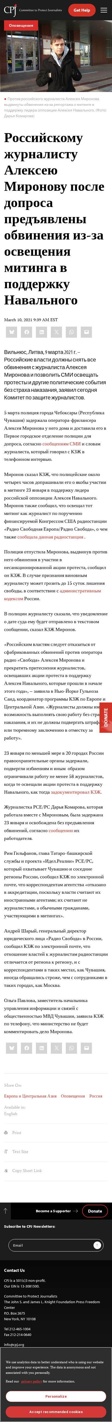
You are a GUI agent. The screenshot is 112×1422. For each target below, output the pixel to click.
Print (16, 1133)
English (10, 1114)
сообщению (61, 831)
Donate (95, 1211)
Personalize (55, 1396)
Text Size (19, 1152)
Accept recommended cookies (55, 1412)
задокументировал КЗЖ (76, 793)
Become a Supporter (53, 1210)
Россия (95, 1096)
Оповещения (21, 25)
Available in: (15, 1108)
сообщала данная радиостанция (50, 537)
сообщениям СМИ (61, 444)
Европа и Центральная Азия (30, 1096)
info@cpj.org (14, 1344)
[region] (56, 1384)
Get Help (82, 10)
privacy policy (31, 1382)
